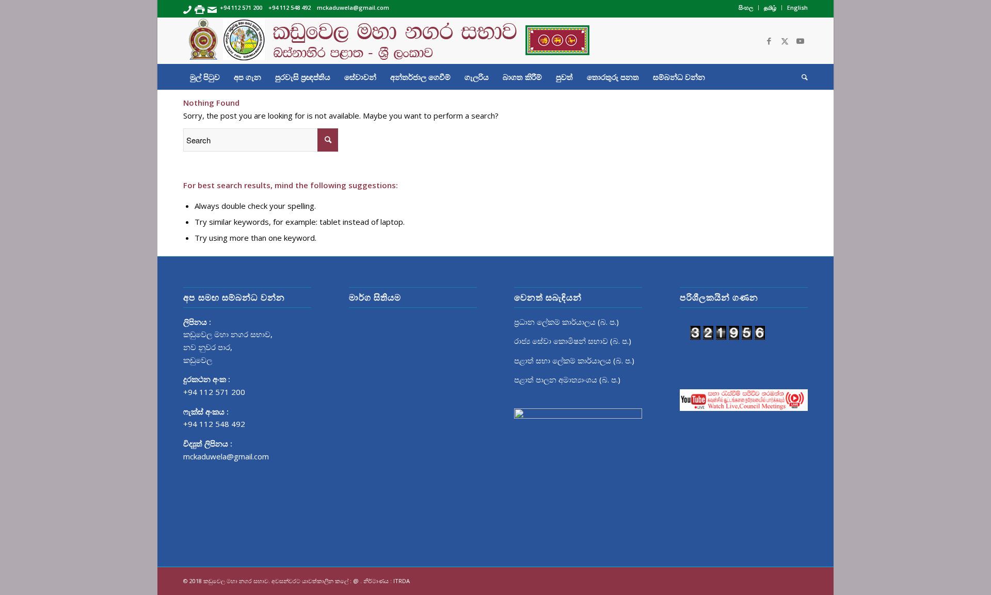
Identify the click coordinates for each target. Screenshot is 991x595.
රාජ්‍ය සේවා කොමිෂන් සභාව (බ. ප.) (572, 341)
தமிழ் (770, 7)
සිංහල (746, 7)
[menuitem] (746, 7)
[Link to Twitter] (784, 40)
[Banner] (495, 41)
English (797, 7)
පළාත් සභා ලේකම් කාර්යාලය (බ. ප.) (574, 360)
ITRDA (401, 581)
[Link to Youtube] (800, 40)
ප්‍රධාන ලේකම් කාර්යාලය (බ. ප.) (566, 322)
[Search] (801, 77)
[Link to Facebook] (769, 40)
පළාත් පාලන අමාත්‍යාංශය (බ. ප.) (567, 379)
